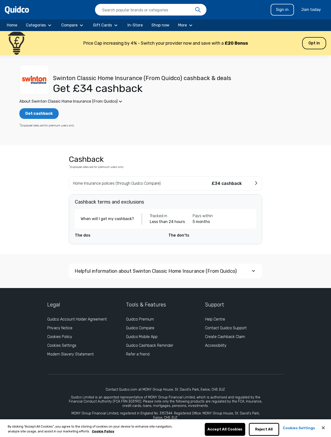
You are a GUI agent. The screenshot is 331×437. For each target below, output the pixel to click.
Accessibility (216, 345)
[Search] (198, 10)
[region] (165, 428)
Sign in (282, 9)
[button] (165, 43)
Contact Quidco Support (226, 328)
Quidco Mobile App (142, 336)
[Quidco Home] (17, 10)
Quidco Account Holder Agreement (77, 319)
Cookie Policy (103, 431)
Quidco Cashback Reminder (149, 345)
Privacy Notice (59, 328)
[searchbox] (150, 10)
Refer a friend (138, 354)
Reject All (264, 429)
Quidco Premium (140, 319)
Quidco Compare (140, 328)
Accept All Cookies (225, 429)
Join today (311, 9)
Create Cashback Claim (225, 336)
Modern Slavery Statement (70, 354)
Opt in (314, 43)
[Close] (323, 427)
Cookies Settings (61, 345)
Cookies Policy (59, 336)
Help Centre (215, 319)
